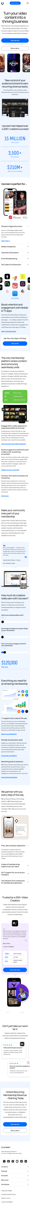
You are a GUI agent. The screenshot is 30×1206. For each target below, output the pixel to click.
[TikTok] (21, 1161)
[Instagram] (13, 1161)
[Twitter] (4, 1161)
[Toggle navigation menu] (27, 3)
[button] (22, 1012)
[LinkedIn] (26, 1161)
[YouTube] (17, 1161)
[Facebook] (8, 1161)
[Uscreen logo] (5, 1147)
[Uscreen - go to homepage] (2, 3)
